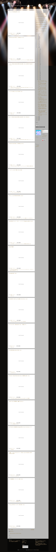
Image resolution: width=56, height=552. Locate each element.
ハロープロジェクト (26, 269)
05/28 (39, 51)
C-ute (13, 269)
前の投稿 (32, 529)
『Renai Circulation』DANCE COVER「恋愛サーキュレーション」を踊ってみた (41, 22)
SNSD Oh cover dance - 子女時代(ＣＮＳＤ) (16, 143)
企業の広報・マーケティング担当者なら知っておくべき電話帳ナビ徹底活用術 (14, 541)
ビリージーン (30, 139)
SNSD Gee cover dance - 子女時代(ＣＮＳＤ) (16, 37)
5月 (37, 47)
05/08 (39, 72)
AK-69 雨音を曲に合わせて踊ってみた (15, 350)
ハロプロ (31, 269)
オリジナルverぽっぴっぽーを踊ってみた (16, 91)
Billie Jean (12, 87)
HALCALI (19, 398)
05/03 (39, 77)
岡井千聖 (11, 270)
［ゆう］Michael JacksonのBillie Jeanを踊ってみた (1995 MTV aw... (42, 84)
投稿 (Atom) (11, 531)
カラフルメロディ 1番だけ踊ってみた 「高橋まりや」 (18, 324)
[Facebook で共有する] (19, 33)
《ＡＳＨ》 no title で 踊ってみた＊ (40, 13)
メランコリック (13, 501)
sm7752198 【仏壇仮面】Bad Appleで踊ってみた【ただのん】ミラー (42, 109)
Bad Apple (12, 449)
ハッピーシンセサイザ (14, 192)
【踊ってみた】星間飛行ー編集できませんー (16, 401)
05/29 (39, 50)
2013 (37, 36)
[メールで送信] (17, 33)
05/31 (39, 48)
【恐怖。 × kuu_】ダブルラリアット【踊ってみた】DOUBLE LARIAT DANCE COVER (42, 111)
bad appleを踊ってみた (13, 273)
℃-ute (12, 269)
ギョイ (15, 34)
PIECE (13, 243)
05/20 (39, 60)
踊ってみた (17, 34)
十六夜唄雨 (16, 501)
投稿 (43, 130)
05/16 (39, 64)
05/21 (39, 59)
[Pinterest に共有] (20, 33)
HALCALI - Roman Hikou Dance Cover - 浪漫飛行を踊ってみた (19, 375)
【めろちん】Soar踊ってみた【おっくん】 (16, 321)
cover (11, 398)
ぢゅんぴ (12, 527)
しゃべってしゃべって (21, 269)
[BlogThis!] (17, 33)
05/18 (39, 62)
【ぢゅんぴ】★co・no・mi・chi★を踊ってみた (17, 504)
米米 (27, 243)
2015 (37, 34)
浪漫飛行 (28, 398)
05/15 (39, 65)
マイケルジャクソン (12, 88)
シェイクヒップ (16, 243)
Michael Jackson (22, 87)
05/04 (39, 76)
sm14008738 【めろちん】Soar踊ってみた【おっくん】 (42, 99)
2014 (37, 35)
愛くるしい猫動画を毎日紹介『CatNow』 (40, 543)
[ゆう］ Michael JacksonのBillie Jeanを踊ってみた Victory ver (42, 88)
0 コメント (14, 33)
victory (27, 139)
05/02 (39, 78)
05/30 (39, 49)
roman (23, 398)
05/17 (39, 63)
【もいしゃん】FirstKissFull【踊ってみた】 (16, 195)
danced (15, 87)
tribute (27, 87)
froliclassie (16, 398)
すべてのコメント (25, 547)
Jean (19, 87)
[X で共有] (18, 33)
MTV (25, 87)
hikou (21, 398)
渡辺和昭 (14, 270)
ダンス (29, 87)
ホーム (22, 529)
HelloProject (16, 269)
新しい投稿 (11, 529)
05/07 (39, 73)
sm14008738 (24, 321)
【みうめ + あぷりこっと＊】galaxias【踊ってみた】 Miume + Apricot (41, 24)
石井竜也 (25, 243)
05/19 (39, 61)
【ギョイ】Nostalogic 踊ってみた (14, 11)
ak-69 (12, 372)
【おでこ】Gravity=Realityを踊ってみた (41, 20)
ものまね (16, 88)
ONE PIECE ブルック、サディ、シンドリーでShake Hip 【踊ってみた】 (21, 221)
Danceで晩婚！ (11, 246)
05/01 (39, 79)
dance (15, 139)
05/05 (39, 75)
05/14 (39, 66)
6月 (37, 46)
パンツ (19, 243)
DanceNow (11, 4)
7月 (37, 45)
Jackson (17, 87)
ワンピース (22, 243)
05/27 (39, 52)
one (11, 243)
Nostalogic (12, 34)
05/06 (39, 74)
